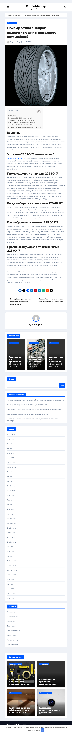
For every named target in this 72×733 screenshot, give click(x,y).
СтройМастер (36, 6)
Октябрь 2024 (11, 486)
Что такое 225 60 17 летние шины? (20, 118)
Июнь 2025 (10, 472)
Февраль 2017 (11, 593)
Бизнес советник (12, 617)
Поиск (11, 379)
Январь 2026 (11, 467)
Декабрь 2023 (11, 528)
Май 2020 (10, 556)
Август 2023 (11, 537)
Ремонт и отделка (12, 640)
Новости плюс (11, 635)
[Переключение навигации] (7, 7)
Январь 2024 (11, 523)
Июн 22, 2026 (53, 366)
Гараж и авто (12, 23)
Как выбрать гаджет (13, 631)
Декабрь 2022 (11, 542)
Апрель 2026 (11, 453)
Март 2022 (10, 547)
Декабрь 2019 (11, 561)
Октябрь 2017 (11, 575)
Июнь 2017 (10, 579)
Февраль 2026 (11, 463)
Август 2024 (11, 491)
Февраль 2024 (11, 519)
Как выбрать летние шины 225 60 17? (22, 125)
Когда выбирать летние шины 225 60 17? (23, 122)
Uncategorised (12, 612)
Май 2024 (10, 505)
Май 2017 (10, 584)
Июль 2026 (10, 439)
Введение (12, 116)
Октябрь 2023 (11, 533)
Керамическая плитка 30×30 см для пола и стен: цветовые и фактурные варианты (34, 409)
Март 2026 (10, 458)
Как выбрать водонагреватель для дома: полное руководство (27, 414)
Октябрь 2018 (11, 565)
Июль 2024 (10, 495)
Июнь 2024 (10, 500)
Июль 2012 (10, 598)
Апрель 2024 (11, 509)
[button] (38, 112)
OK (42, 730)
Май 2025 (10, 477)
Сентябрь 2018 (12, 570)
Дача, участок (11, 626)
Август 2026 (11, 434)
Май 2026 (10, 448)
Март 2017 (10, 589)
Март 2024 (10, 514)
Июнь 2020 (10, 551)
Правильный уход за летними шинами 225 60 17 (25, 127)
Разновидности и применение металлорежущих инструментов (27, 405)
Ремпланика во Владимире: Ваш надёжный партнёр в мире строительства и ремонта (35, 400)
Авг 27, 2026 (13, 366)
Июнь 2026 (10, 444)
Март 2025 (10, 481)
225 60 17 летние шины (15, 158)
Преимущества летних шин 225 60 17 (22, 120)
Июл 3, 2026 (33, 366)
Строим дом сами (13, 645)
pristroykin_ (16, 42)
